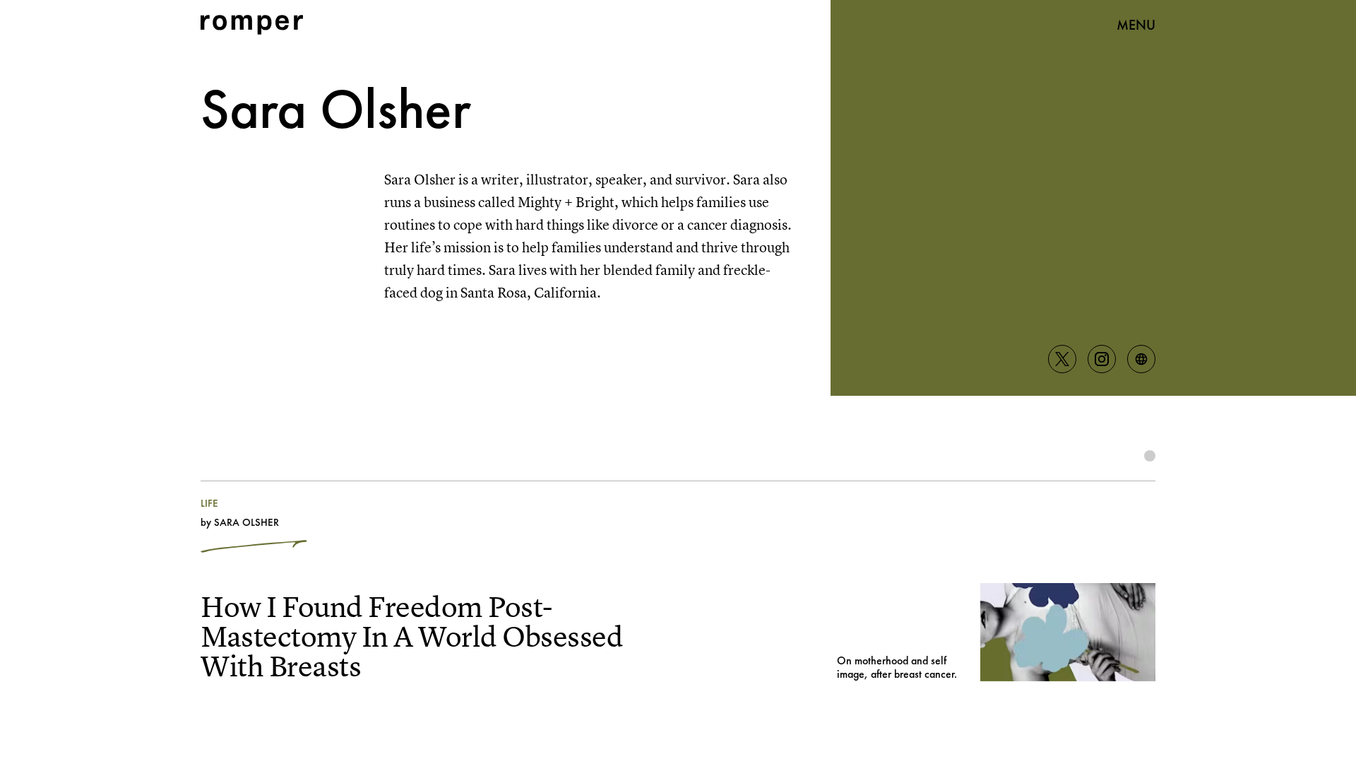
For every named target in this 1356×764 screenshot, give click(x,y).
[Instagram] (1102, 359)
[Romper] (252, 24)
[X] (1062, 359)
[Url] (1141, 359)
